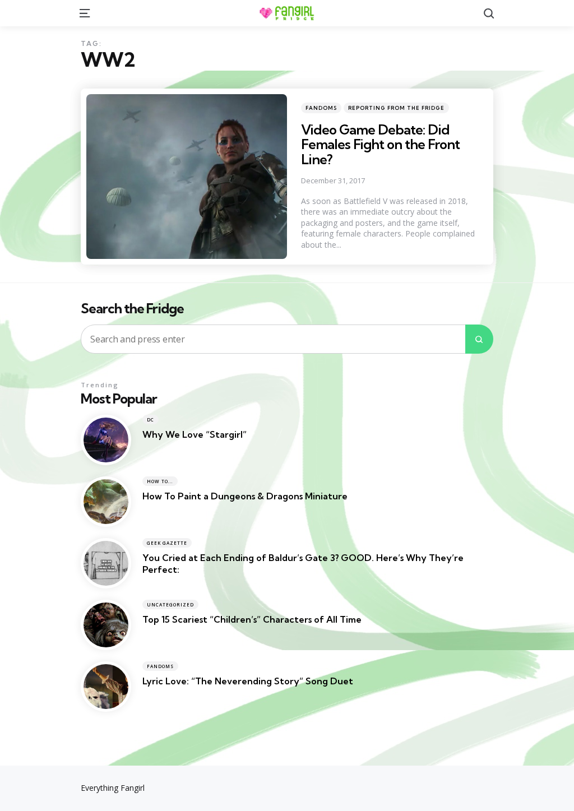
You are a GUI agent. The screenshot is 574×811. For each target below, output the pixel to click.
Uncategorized (170, 604)
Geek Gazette (167, 543)
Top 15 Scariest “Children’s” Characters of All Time (252, 619)
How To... (160, 481)
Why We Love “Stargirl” (194, 434)
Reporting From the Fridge (396, 108)
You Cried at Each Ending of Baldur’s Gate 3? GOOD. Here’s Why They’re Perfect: (303, 563)
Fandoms (321, 108)
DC (150, 419)
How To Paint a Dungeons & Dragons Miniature (245, 496)
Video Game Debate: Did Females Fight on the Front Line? (380, 144)
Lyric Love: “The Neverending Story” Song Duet (247, 681)
